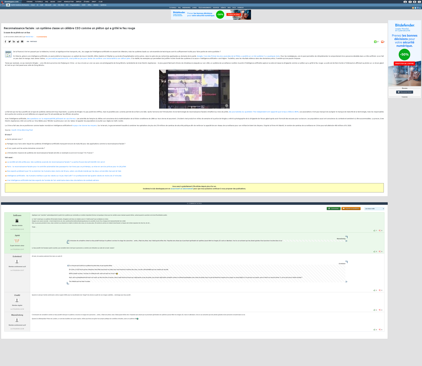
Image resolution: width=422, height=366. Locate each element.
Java (54, 5)
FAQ (46, 2)
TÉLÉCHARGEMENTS (204, 7)
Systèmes (103, 5)
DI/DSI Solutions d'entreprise (20, 5)
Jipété (17, 235)
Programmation (75, 5)
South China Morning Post (22, 130)
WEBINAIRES (186, 7)
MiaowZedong (17, 315)
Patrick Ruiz (29, 37)
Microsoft (48, 5)
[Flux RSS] (413, 8)
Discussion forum (406, 92)
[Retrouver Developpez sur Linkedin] (420, 8)
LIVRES (194, 7)
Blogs (52, 2)
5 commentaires (42, 37)
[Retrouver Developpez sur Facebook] (418, 8)
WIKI (229, 7)
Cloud (33, 5)
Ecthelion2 (17, 256)
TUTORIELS (172, 7)
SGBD (83, 5)
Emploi (78, 2)
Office (89, 5)
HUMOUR (240, 7)
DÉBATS (223, 7)
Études (86, 2)
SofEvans (17, 215)
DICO (234, 7)
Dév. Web (61, 5)
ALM (41, 5)
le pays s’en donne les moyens (84, 126)
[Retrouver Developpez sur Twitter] (415, 8)
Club (100, 2)
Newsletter (69, 2)
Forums (29, 2)
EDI (67, 5)
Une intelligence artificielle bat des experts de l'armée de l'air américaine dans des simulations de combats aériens (53, 180)
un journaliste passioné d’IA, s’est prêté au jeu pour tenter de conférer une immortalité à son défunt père (87, 59)
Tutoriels (39, 2)
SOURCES (216, 7)
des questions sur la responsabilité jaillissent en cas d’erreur (51, 119)
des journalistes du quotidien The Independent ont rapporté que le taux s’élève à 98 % (263, 112)
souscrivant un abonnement (182, 189)
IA (37, 5)
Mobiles (96, 5)
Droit (94, 2)
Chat (59, 2)
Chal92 (17, 295)
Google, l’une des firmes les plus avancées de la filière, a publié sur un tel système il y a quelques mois (238, 56)
